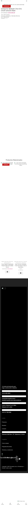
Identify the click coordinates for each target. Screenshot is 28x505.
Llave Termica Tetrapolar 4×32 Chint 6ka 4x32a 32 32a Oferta (21, 266)
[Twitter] (5, 18)
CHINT (20, 268)
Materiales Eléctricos (15, 15)
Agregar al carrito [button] (7, 271)
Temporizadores (7, 262)
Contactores (8, 15)
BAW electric (6, 17)
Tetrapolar (24, 262)
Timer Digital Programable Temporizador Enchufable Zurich (7, 266)
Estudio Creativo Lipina (7, 468)
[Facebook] (6, 18)
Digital (2, 261)
